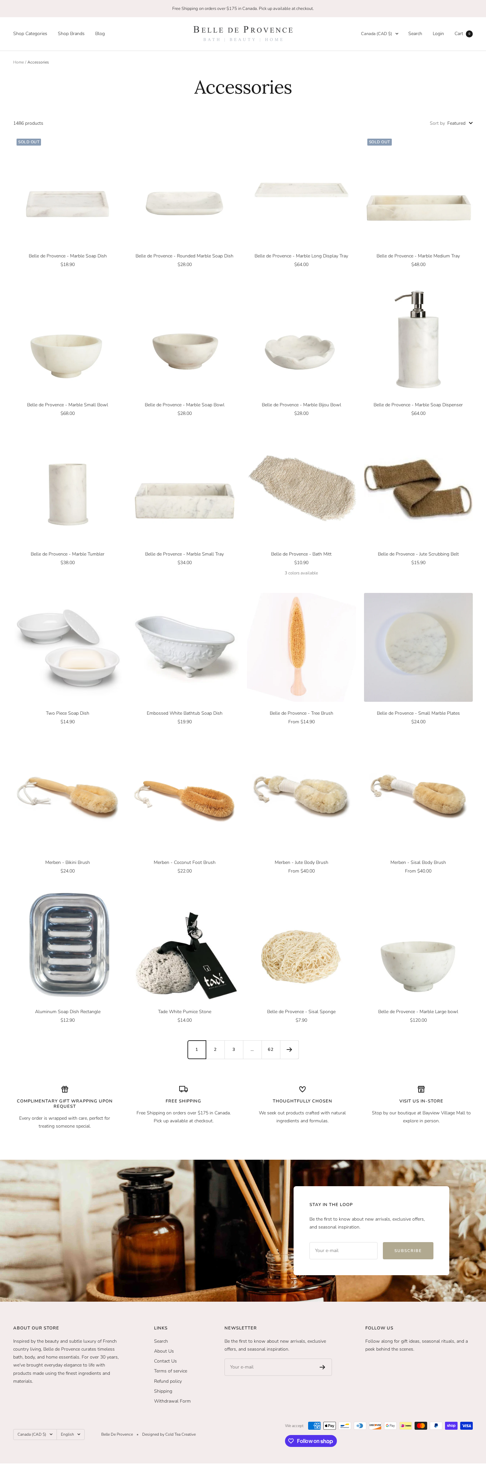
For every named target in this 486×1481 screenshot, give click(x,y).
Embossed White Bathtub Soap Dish (185, 713)
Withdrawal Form (172, 1401)
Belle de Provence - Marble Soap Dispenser (418, 405)
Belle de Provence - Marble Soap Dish (68, 256)
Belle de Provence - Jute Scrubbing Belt (418, 554)
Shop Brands (71, 33)
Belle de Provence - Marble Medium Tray (418, 256)
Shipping (163, 1391)
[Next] (289, 1049)
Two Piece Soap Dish (67, 713)
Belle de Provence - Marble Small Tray (184, 554)
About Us (164, 1351)
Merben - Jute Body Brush (301, 862)
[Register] (322, 1367)
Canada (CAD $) (376, 34)
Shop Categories (30, 33)
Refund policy (168, 1381)
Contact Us (165, 1361)
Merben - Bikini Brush (67, 862)
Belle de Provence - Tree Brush (301, 713)
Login (438, 33)
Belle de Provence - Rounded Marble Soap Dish (184, 256)
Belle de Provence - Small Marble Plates (418, 713)
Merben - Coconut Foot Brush (185, 862)
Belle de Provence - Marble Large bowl (418, 1012)
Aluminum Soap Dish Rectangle (68, 1012)
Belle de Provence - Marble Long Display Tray (301, 256)
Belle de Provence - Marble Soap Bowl (184, 405)
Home (18, 62)
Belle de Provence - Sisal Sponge (301, 1012)
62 (271, 1050)
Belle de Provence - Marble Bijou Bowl (301, 405)
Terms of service (170, 1371)
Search (415, 33)
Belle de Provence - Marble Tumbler (67, 554)
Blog (100, 33)
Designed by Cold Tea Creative (169, 1434)
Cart (462, 33)
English (67, 1434)
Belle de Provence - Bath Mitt (301, 554)
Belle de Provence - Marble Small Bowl (67, 405)
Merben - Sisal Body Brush (418, 862)
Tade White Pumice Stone (184, 1012)
